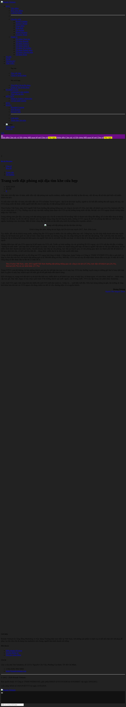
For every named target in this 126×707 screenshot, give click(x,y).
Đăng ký (9, 129)
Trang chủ (10, 172)
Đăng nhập (10, 127)
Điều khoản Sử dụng (14, 651)
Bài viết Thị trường (6, 161)
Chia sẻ (9, 166)
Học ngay (52, 138)
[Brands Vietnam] (8, 2)
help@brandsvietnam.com (16, 671)
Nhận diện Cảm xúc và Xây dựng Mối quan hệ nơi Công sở (28, 138)
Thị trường (10, 175)
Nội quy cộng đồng (13, 655)
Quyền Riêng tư (12, 653)
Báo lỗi (9, 168)
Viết (2, 133)
